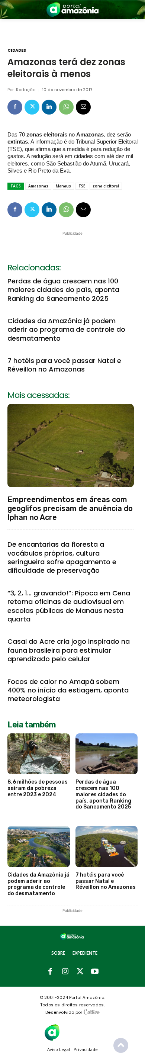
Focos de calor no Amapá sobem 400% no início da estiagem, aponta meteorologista (68, 690)
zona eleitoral (106, 186)
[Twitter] (32, 107)
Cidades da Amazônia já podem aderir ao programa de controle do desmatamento (66, 329)
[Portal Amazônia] (72, 9)
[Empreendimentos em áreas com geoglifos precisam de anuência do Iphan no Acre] (70, 445)
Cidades (16, 50)
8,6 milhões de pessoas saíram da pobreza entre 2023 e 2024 (37, 788)
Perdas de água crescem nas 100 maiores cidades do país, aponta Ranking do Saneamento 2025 (63, 289)
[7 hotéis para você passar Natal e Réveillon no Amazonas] (106, 846)
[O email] (83, 107)
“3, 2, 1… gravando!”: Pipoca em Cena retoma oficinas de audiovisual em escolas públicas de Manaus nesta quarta (68, 606)
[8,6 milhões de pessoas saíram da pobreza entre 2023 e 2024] (38, 754)
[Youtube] (94, 971)
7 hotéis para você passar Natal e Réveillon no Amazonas (64, 365)
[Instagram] (65, 971)
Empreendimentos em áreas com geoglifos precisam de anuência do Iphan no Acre (70, 508)
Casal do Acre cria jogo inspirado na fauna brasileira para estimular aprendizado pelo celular (68, 650)
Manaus (63, 186)
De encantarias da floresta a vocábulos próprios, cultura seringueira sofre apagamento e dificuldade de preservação (61, 557)
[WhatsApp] (66, 107)
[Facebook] (14, 107)
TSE (81, 186)
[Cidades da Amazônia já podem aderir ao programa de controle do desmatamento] (38, 846)
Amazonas (38, 186)
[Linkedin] (49, 107)
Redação (25, 90)
